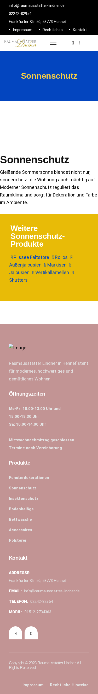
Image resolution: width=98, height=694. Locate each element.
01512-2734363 (38, 612)
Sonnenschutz (22, 488)
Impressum (22, 29)
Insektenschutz (23, 498)
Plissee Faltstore (31, 257)
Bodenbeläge (21, 509)
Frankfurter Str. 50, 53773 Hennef (38, 21)
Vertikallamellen (51, 272)
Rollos (61, 257)
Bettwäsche (20, 519)
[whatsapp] (79, 43)
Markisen (56, 265)
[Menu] (53, 41)
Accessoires (20, 530)
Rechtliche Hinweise (69, 685)
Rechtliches (53, 29)
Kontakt (80, 29)
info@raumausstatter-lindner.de (37, 5)
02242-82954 (20, 13)
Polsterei (17, 540)
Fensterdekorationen (29, 477)
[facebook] (73, 43)
